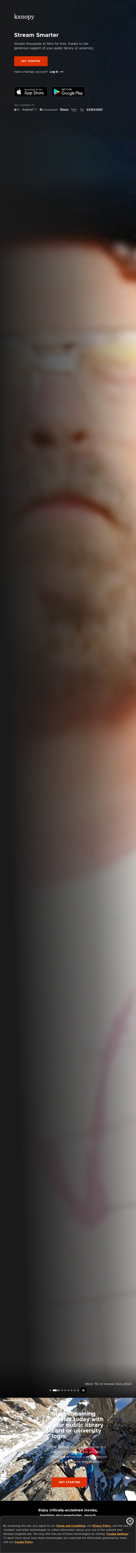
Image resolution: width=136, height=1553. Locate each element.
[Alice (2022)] (65, 1390)
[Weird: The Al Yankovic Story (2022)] (53, 1390)
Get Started (31, 61)
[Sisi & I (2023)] (78, 1390)
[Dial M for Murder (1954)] (71, 1390)
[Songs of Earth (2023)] (59, 1390)
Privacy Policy (101, 1526)
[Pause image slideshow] (83, 1390)
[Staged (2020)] (68, 1390)
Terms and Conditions (71, 1526)
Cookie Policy (24, 1542)
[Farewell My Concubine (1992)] (75, 1390)
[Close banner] (130, 1521)
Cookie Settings (117, 1534)
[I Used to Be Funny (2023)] (50, 1390)
